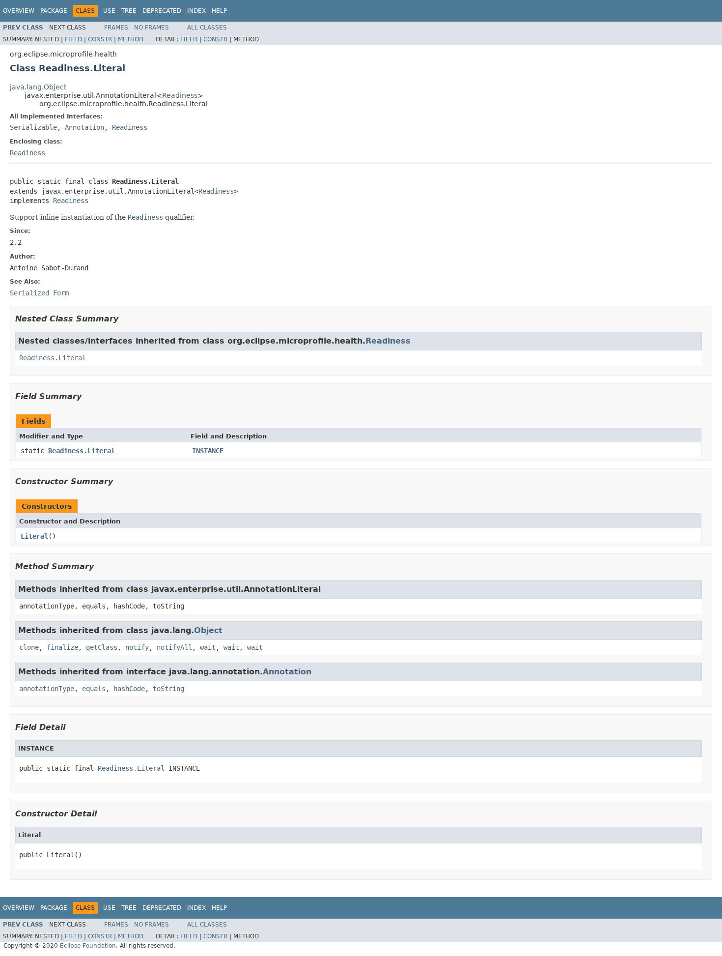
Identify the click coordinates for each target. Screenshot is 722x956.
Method (130, 39)
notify (137, 647)
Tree (129, 10)
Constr (100, 39)
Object (208, 630)
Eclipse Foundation (88, 945)
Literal (34, 536)
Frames (116, 27)
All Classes (207, 27)
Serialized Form (39, 293)
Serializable (33, 127)
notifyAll (174, 647)
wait (208, 647)
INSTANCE (207, 451)
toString (168, 689)
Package (53, 10)
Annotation (84, 127)
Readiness (179, 95)
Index (196, 10)
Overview (18, 10)
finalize (62, 647)
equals (94, 689)
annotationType (46, 689)
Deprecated (161, 10)
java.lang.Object (38, 87)
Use (109, 10)
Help (219, 10)
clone (29, 647)
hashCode (129, 689)
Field (73, 39)
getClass (101, 647)
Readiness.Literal (52, 358)
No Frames (151, 27)
